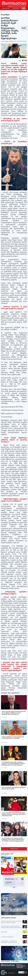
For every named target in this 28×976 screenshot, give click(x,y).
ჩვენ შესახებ (20, 966)
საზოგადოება (6, 8)
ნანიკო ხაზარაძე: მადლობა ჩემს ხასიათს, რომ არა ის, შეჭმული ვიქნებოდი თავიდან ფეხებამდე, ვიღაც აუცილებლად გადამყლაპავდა (14, 713)
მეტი (23, 8)
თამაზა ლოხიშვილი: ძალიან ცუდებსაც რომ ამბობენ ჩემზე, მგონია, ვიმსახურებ (13, 737)
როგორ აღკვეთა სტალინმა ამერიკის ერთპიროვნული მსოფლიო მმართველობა (11, 927)
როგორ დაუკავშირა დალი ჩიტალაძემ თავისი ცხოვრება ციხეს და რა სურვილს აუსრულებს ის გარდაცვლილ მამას (14, 814)
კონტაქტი (19, 967)
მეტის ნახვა (14, 849)
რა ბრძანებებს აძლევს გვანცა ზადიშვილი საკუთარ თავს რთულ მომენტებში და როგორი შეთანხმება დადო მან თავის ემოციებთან (13, 764)
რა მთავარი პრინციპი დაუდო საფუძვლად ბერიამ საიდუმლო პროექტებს (11, 922)
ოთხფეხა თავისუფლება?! (7, 936)
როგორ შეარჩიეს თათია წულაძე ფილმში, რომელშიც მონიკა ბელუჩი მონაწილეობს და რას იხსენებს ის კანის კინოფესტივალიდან (13, 840)
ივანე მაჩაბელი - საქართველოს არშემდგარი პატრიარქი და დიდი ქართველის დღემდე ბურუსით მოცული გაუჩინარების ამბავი (10, 941)
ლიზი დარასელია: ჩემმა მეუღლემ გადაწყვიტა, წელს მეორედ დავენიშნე (14, 788)
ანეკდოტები (4, 931)
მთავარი (19, 964)
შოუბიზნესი (16, 8)
